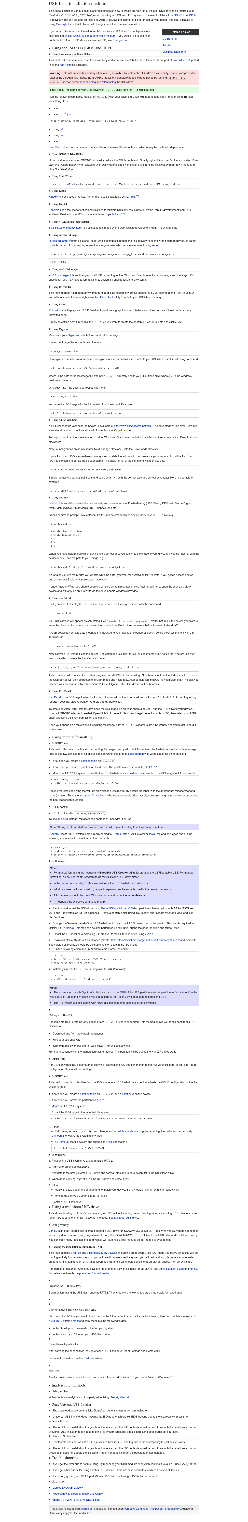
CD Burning (169, 38)
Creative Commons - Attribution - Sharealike (151, 1509)
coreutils (180, 60)
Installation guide (173, 1269)
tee (62, 135)
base (63, 64)
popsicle (111, 214)
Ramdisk (94, 1253)
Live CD (188, 15)
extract (134, 773)
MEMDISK (107, 1253)
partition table (89, 761)
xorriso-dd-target (58, 241)
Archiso (167, 45)
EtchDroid (55, 697)
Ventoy (53, 1231)
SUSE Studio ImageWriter (64, 227)
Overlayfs (61, 24)
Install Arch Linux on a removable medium (90, 36)
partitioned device (138, 754)
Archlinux (86, 1509)
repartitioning (88, 82)
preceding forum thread (93, 1273)
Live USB (174, 15)
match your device (127, 1131)
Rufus (52, 310)
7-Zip (148, 934)
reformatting (109, 82)
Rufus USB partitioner (114, 908)
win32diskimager (59, 275)
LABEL (110, 1142)
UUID (64, 819)
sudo (155, 245)
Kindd (52, 196)
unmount (64, 1142)
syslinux (55, 1321)
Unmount (119, 834)
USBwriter (105, 297)
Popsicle (54, 210)
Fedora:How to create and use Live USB (77, 1494)
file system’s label (90, 795)
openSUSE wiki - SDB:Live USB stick (75, 1500)
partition (127, 1094)
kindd (129, 196)
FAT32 (153, 767)
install (152, 834)
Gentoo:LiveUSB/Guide (67, 1487)
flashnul (53, 503)
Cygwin (72, 335)
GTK (69, 184)
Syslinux (54, 834)
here (192, 1269)
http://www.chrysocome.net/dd (132, 426)
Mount (55, 1106)
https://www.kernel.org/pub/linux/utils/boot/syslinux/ (147, 940)
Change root (120, 40)
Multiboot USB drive (174, 52)
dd (61, 129)
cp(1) (64, 114)
